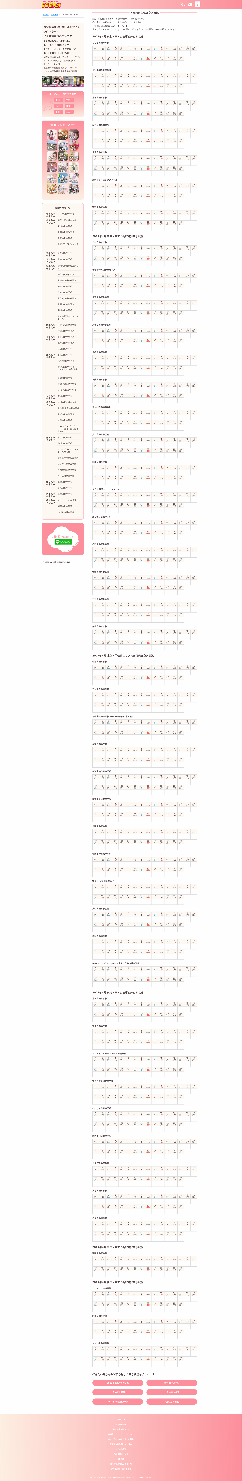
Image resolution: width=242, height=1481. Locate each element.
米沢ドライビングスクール (68, 245)
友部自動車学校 (65, 259)
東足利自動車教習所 (67, 298)
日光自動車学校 (65, 292)
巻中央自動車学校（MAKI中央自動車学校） (68, 369)
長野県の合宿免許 (50, 403)
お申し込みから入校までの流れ (121, 1439)
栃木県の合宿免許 (50, 267)
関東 (68, 100)
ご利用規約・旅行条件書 (121, 1469)
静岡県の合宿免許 (50, 438)
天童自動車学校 (65, 238)
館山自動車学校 (65, 348)
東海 (68, 106)
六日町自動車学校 (66, 360)
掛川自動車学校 (65, 443)
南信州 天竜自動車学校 (68, 408)
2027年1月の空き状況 (118, 1401)
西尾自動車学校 (65, 487)
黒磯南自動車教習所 (67, 280)
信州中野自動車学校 (67, 402)
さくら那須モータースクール (68, 317)
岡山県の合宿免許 (50, 495)
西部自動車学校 (65, 252)
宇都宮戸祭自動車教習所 (68, 267)
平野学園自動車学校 (67, 220)
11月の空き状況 (117, 1392)
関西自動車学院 (65, 506)
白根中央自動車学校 (67, 389)
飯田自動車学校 (65, 420)
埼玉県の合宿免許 (50, 326)
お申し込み (121, 1419)
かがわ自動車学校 (66, 512)
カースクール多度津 (67, 500)
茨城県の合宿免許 (50, 260)
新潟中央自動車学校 (67, 384)
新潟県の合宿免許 (50, 356)
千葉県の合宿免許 (50, 338)
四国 (68, 111)
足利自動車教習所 (66, 304)
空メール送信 (121, 1424)
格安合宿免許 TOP (121, 1429)
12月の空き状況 (171, 1392)
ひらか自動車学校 (66, 213)
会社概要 (121, 1459)
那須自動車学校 (65, 310)
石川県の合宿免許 (50, 397)
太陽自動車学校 (65, 395)
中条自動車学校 (65, 354)
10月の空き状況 (171, 1383)
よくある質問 (121, 1449)
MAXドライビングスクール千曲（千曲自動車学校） (68, 429)
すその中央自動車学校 (68, 458)
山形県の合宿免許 (50, 221)
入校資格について (121, 1454)
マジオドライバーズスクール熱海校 (68, 450)
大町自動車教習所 (66, 414)
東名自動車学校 (65, 437)
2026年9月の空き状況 (118, 1383)
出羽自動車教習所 (66, 232)
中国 (58, 111)
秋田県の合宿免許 (50, 215)
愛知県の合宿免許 (50, 483)
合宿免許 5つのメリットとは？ (121, 1434)
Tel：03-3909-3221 (56, 45)
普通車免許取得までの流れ (121, 1444)
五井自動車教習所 (66, 342)
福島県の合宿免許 (50, 254)
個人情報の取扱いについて (121, 1464)
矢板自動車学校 (65, 286)
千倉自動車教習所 (66, 337)
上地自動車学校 (65, 482)
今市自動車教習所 (66, 274)
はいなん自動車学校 (67, 464)
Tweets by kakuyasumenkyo (56, 562)
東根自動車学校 (65, 226)
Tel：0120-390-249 (57, 53)
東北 (58, 100)
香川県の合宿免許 (50, 501)
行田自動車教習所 (66, 331)
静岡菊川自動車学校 (67, 470)
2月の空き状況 (172, 1401)
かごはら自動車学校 (67, 325)
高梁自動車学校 (65, 493)
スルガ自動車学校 (66, 476)
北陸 (58, 106)
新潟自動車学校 (65, 378)
